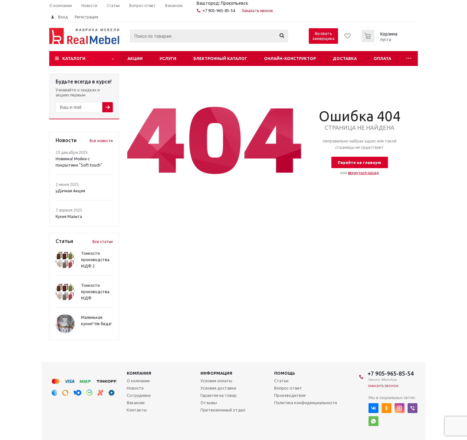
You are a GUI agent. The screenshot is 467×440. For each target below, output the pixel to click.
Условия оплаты (216, 380)
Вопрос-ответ (288, 388)
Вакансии (136, 402)
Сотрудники (139, 395)
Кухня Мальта (69, 216)
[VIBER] (412, 408)
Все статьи (102, 242)
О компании (138, 380)
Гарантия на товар (218, 395)
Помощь (284, 373)
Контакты (137, 410)
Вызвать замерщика (323, 36)
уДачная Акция (70, 190)
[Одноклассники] (386, 408)
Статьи (281, 380)
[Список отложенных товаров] (348, 38)
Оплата (382, 58)
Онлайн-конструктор (290, 58)
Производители (290, 395)
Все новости (101, 141)
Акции (135, 58)
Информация (216, 373)
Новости (135, 388)
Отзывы (208, 402)
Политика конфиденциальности (305, 402)
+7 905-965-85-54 (218, 10)
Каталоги (73, 58)
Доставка (345, 58)
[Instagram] (399, 408)
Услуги (167, 58)
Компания (139, 373)
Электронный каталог (220, 58)
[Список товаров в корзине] (380, 40)
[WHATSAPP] (373, 421)
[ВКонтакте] (373, 408)
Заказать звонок (257, 11)
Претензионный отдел (222, 410)
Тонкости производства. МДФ (95, 291)
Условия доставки (218, 388)
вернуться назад (363, 173)
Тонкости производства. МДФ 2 (95, 259)
